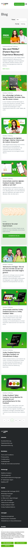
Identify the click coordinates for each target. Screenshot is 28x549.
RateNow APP (4, 482)
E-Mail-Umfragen (6, 495)
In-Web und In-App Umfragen (9, 498)
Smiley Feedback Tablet (7, 504)
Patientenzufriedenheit (7, 516)
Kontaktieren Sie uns (14, 235)
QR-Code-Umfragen (7, 500)
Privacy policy (5, 457)
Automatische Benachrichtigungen (11, 477)
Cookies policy (5, 459)
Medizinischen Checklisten (8, 518)
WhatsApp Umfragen (7, 493)
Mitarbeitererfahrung (7, 445)
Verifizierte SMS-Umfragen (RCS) (10, 491)
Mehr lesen (6, 68)
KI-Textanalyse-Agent (7, 479)
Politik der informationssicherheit (10, 463)
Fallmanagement (6, 475)
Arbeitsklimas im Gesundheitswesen (11, 520)
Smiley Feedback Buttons (8, 507)
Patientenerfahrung (6, 443)
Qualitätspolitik (5, 461)
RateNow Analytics (6, 473)
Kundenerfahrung (6, 441)
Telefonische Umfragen (7, 502)
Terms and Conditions (7, 454)
